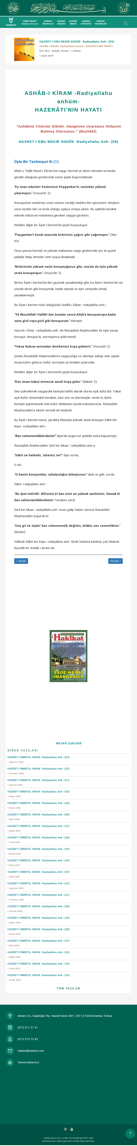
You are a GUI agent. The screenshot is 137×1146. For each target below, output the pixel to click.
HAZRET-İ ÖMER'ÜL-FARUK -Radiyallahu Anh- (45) (39, 851)
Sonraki (114, 561)
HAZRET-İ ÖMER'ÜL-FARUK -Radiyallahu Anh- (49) (39, 805)
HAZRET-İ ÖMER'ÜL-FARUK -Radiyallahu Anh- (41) (39, 897)
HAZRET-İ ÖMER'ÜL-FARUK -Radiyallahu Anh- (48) (39, 817)
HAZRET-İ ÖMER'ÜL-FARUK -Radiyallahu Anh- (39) (39, 920)
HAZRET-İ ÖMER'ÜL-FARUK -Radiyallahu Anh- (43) (39, 874)
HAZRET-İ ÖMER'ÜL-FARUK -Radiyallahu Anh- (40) (39, 908)
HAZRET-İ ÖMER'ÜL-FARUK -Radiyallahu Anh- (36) (39, 954)
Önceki (22, 561)
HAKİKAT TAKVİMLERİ (101, 22)
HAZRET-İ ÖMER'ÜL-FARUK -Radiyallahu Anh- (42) (39, 885)
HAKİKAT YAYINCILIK (47, 22)
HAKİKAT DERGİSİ (61, 22)
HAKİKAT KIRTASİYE (86, 22)
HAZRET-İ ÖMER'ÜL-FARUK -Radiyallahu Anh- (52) (39, 771)
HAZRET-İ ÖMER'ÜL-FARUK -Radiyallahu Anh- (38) (39, 931)
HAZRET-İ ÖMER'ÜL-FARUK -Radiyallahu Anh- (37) (39, 943)
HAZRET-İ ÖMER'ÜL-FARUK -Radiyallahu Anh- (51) (39, 782)
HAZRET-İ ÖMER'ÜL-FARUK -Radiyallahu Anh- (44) (39, 862)
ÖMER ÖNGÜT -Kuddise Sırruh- (30, 22)
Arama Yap (125, 23)
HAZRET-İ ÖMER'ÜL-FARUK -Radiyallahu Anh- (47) (39, 828)
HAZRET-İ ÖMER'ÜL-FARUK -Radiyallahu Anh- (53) (39, 759)
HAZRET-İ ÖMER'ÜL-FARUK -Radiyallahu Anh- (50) (39, 794)
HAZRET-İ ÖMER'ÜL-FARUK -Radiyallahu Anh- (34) (39, 977)
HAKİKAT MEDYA (73, 22)
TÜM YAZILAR (68, 988)
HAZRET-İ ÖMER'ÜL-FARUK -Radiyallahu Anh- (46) (39, 840)
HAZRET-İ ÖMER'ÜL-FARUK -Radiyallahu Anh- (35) (39, 966)
